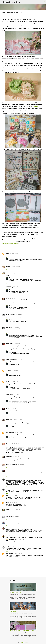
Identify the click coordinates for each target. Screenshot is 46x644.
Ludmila (7, 502)
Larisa (7, 522)
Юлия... (7, 478)
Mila (6, 408)
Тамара (7, 253)
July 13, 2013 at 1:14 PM (18, 314)
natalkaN (7, 527)
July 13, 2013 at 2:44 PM (21, 289)
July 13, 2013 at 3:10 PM (15, 443)
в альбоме (35, 106)
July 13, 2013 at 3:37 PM (16, 456)
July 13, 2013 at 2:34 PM (12, 408)
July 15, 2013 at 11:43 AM (18, 553)
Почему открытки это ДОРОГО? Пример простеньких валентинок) (22, 630)
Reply (7, 263)
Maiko (7, 488)
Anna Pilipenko (9, 516)
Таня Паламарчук (10, 314)
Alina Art (8, 470)
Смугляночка (9, 343)
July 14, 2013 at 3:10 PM (20, 539)
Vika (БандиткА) (12, 257)
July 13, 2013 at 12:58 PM (13, 253)
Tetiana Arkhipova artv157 (11, 464)
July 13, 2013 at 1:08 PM (12, 298)
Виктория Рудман (10, 359)
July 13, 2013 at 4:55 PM (21, 464)
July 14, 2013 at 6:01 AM (12, 488)
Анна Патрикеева (10, 432)
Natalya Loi (8, 327)
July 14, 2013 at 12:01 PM (17, 516)
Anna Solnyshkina (9, 553)
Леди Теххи (8, 443)
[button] (3, 16)
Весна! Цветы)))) (13, 611)
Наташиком (22, 67)
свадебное (16, 243)
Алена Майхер (9, 535)
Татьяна (7, 381)
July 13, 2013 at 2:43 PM (21, 277)
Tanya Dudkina (9, 456)
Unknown (8, 370)
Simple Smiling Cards (11, 2)
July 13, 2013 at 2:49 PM (18, 432)
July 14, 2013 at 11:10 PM (17, 546)
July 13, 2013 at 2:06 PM (14, 381)
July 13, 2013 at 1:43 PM (15, 327)
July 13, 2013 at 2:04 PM (14, 370)
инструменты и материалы (8, 243)
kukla (7, 298)
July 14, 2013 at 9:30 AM (13, 502)
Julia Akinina (8, 266)
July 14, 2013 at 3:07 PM (16, 535)
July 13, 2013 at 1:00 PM (15, 286)
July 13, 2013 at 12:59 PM (16, 266)
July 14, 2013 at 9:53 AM (16, 509)
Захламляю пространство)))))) (15, 592)
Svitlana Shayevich (10, 419)
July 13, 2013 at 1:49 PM (16, 343)
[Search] (21, 2)
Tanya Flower (8, 509)
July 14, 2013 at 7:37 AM (14, 495)
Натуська (30, 61)
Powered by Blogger (24, 642)
